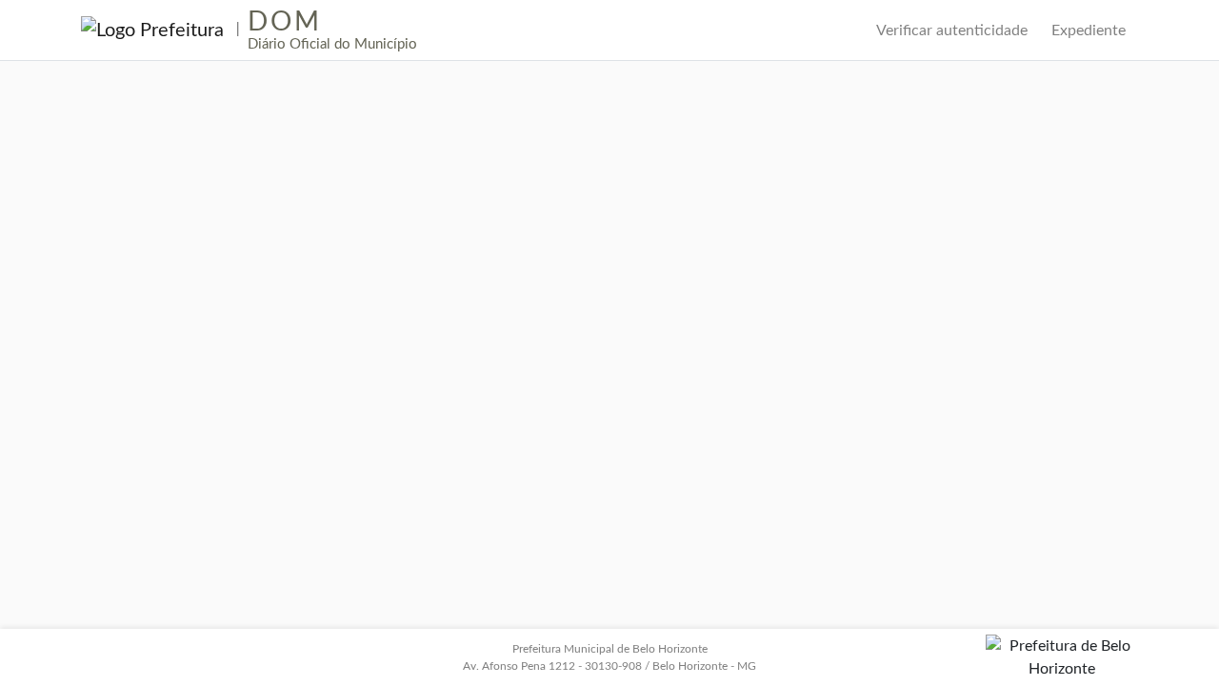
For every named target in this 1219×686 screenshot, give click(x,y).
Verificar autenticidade (952, 30)
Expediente (1088, 30)
